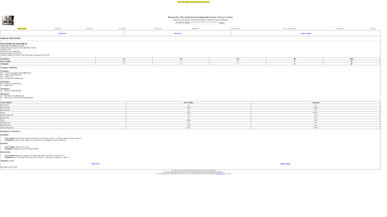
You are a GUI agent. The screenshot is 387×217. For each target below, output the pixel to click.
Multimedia (195, 28)
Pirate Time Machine (289, 28)
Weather (373, 28)
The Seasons (158, 28)
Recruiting (122, 28)
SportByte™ (340, 28)
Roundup (58, 28)
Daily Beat (89, 28)
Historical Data (236, 28)
